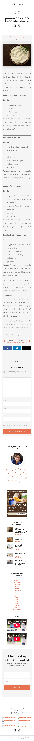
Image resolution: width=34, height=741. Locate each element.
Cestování (17, 584)
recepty (22, 335)
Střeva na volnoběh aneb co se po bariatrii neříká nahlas (21, 530)
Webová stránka (7, 416)
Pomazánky (14, 37)
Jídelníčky (17, 587)
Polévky (17, 593)
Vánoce (17, 607)
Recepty (21, 37)
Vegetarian (17, 610)
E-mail (5, 408)
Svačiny (17, 605)
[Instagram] (19, 26)
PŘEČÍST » (18, 535)
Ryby (17, 599)
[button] (7, 348)
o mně (21, 4)
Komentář (6, 376)
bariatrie (14, 335)
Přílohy (17, 597)
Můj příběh (17, 580)
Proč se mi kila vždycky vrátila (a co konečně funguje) (20, 563)
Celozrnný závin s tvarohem (20, 554)
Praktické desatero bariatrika (18, 546)
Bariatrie (17, 582)
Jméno (5, 400)
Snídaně (17, 603)
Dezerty (17, 589)
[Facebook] (15, 26)
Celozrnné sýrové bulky (19, 538)
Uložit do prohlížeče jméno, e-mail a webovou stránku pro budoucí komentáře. (15, 426)
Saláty (17, 601)
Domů (13, 4)
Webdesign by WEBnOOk (23, 738)
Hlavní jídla (17, 591)
